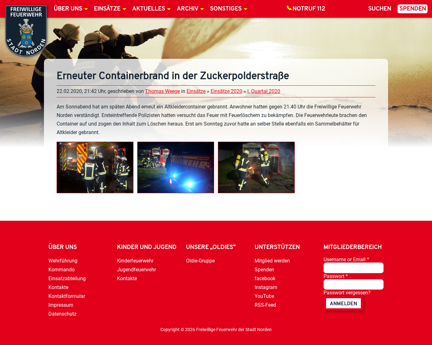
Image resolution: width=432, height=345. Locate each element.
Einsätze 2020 (226, 91)
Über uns (68, 9)
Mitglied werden (272, 261)
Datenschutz (62, 314)
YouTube (264, 296)
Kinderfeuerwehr (135, 261)
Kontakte (58, 287)
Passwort (336, 276)
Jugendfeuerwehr (136, 270)
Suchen (379, 9)
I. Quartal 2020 (263, 91)
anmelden (343, 303)
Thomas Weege (162, 91)
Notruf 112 (309, 9)
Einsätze (107, 9)
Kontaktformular (66, 296)
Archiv (187, 9)
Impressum (60, 305)
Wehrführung (62, 261)
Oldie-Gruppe (200, 261)
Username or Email (346, 259)
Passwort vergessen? (347, 293)
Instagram (266, 287)
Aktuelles (148, 9)
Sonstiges (226, 9)
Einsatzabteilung (67, 278)
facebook (265, 278)
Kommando (61, 270)
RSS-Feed (265, 305)
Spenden (412, 9)
